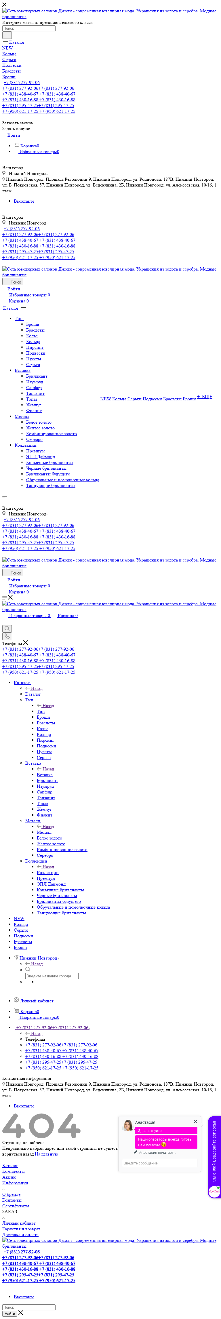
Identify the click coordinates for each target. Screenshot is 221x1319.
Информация (15, 1182)
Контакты (12, 1200)
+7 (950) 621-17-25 (38, 111)
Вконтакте (24, 201)
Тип (41, 711)
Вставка (45, 774)
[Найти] (7, 35)
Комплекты (13, 1171)
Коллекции (48, 872)
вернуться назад (18, 1154)
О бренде (11, 1194)
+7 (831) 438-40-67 (38, 94)
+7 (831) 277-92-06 (22, 82)
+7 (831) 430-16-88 (38, 99)
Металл (44, 832)
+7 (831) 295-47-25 (38, 105)
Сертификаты (15, 1205)
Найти (10, 1314)
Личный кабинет (19, 1223)
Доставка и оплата (20, 1234)
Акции (9, 1177)
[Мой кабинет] (4, 622)
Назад (37, 688)
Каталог (33, 694)
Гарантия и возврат (21, 1229)
